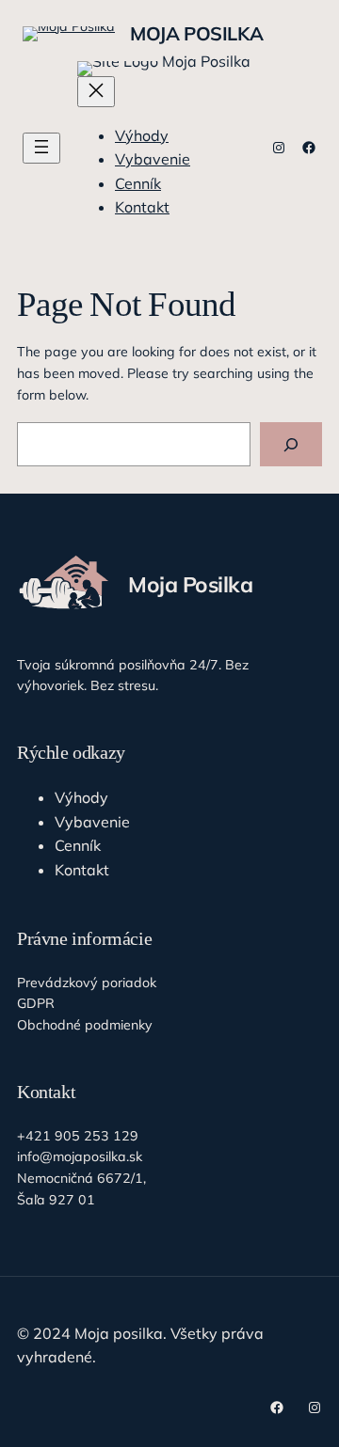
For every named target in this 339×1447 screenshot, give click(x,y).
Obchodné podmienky (85, 1024)
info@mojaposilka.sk (79, 1156)
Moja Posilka (196, 33)
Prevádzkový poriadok (86, 982)
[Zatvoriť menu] (96, 91)
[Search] (291, 444)
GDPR (36, 1003)
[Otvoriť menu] (41, 148)
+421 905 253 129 (77, 1135)
